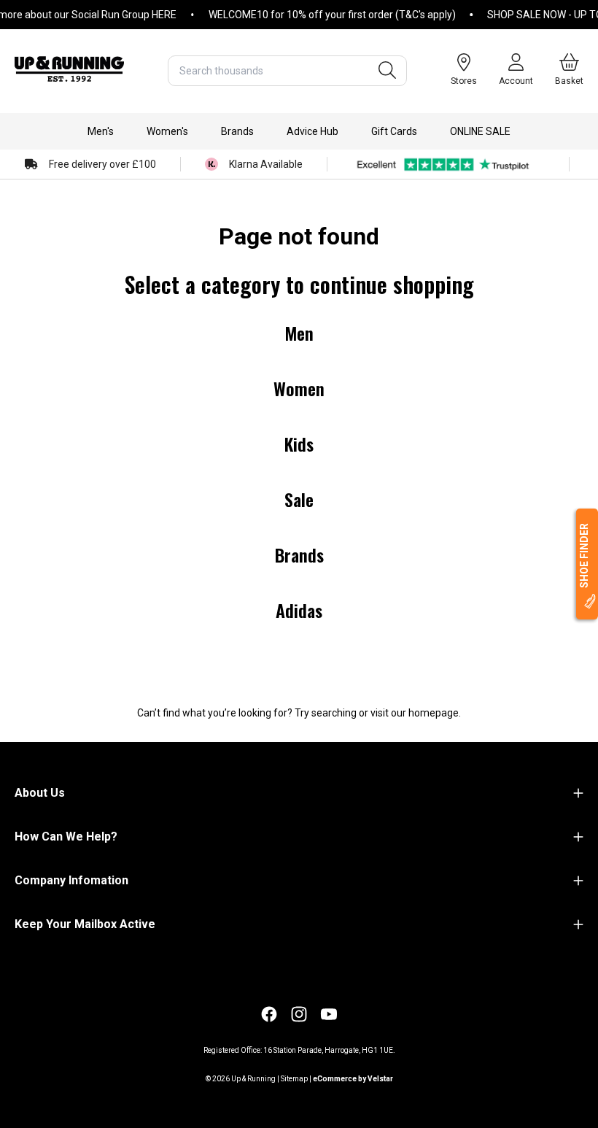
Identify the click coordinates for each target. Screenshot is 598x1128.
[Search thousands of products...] (387, 71)
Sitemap (294, 1079)
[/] (69, 70)
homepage (433, 713)
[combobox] (287, 70)
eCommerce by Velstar (353, 1079)
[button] (101, 131)
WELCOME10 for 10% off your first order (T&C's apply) (322, 14)
